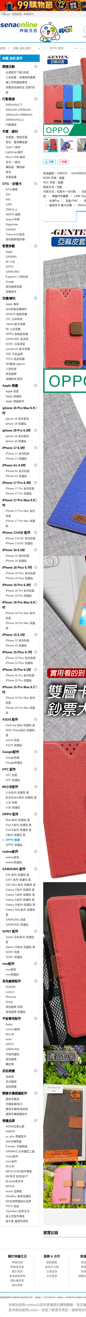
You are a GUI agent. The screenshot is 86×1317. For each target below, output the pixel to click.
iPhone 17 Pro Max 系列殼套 (20, 513)
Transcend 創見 (15, 234)
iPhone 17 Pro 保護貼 (19, 493)
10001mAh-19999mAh (19, 114)
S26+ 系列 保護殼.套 (18, 879)
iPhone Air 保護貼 (16, 476)
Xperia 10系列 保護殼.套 (20, 947)
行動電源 (8, 99)
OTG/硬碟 (12, 189)
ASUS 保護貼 (14, 745)
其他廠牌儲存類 (15, 239)
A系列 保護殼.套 (15, 834)
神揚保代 (29, 14)
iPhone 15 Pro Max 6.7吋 (18, 689)
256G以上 (12, 209)
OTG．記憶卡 (12, 183)
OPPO (10, 266)
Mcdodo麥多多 (14, 1181)
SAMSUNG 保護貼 (17, 924)
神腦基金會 (17, 1266)
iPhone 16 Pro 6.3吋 (16, 585)
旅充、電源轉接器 (16, 142)
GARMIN (11, 256)
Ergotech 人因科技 (17, 276)
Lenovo (10, 991)
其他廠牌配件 (11, 981)
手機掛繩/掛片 (14, 1104)
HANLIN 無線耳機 (16, 314)
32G (8, 194)
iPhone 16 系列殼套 (17, 555)
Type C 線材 (13, 147)
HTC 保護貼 (13, 780)
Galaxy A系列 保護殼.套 (20, 899)
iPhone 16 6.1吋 (13, 550)
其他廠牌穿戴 (14, 286)
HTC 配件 (9, 769)
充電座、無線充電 (16, 137)
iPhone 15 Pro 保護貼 (19, 680)
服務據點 (17, 14)
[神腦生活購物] (36, 30)
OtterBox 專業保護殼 (18, 1196)
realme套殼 (12, 857)
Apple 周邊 (10, 385)
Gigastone (12, 224)
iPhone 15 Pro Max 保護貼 (20, 710)
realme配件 (10, 851)
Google (10, 281)
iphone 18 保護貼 (16, 423)
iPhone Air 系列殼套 (18, 471)
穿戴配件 (11, 291)
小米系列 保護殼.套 (17, 792)
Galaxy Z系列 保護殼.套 (20, 889)
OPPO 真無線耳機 (17, 334)
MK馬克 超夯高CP (17, 1176)
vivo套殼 (11, 969)
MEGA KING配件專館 (19, 1171)
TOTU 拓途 (12, 1206)
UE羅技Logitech (15, 363)
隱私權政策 (17, 1280)
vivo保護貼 (12, 974)
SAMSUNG (12, 271)
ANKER (10, 1131)
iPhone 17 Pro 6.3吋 (16, 482)
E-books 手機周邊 (16, 1146)
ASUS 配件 (10, 719)
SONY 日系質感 (15, 344)
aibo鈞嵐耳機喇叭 (16, 309)
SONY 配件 (10, 931)
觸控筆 (10, 1064)
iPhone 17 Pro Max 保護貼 (20, 523)
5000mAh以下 (14, 104)
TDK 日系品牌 (14, 354)
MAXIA (10, 1186)
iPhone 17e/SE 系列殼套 (20, 538)
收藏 (64, 162)
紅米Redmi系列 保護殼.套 (21, 797)
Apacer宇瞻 (13, 219)
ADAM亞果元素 (15, 1126)
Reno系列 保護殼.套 (18, 820)
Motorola (11, 996)
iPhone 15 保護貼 (16, 645)
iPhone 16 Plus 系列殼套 (21, 573)
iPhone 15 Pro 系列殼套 (20, 675)
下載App (5, 14)
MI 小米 (10, 261)
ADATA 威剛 (13, 214)
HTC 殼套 (11, 775)
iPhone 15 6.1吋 (13, 634)
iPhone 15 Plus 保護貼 (19, 663)
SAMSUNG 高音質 (17, 339)
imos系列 (11, 1161)
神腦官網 (17, 1262)
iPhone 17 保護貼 (16, 458)
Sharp (9, 1001)
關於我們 (17, 1271)
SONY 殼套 (13, 952)
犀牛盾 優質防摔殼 (17, 1221)
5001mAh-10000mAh (18, 109)
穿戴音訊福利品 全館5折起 (20, 90)
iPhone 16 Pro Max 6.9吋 (18, 605)
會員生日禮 (52, 1266)
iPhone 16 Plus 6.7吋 (17, 567)
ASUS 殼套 (12, 740)
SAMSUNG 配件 (14, 869)
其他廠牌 (11, 373)
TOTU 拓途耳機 (15, 359)
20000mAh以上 (15, 119)
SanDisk (11, 229)
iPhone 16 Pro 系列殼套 (20, 590)
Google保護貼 (14, 762)
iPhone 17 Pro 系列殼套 (20, 488)
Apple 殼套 (12, 391)
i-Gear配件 (12, 1156)
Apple (9, 251)
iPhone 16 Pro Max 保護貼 (20, 626)
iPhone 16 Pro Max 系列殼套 (20, 616)
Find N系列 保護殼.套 (19, 829)
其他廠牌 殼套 (14, 1006)
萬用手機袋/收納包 (17, 1109)
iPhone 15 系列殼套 (17, 640)
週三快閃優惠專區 (16, 82)
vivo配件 (8, 963)
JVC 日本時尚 (14, 319)
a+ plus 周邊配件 (16, 1136)
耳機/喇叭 (9, 298)
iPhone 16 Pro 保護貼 (19, 595)
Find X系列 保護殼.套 (19, 824)
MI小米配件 (10, 786)
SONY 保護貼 (14, 957)
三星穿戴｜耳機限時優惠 (20, 77)
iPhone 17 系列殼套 (17, 453)
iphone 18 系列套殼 (17, 418)
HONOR (10, 986)
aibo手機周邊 (14, 1141)
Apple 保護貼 (14, 396)
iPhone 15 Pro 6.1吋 (16, 669)
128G (9, 204)
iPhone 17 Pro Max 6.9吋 (18, 502)
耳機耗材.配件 (14, 378)
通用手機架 (12, 1099)
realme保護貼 (14, 862)
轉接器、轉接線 (15, 167)
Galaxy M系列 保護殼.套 (20, 904)
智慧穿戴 (8, 246)
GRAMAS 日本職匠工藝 (20, 1151)
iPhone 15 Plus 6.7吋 (17, 652)
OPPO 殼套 (13, 839)
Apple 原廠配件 (15, 401)
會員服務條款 (17, 1276)
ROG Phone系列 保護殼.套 (20, 733)
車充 (8, 172)
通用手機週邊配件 (16, 1114)
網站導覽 (17, 1285)
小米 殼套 (11, 802)
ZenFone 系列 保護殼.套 (20, 725)
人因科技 (11, 368)
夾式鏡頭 (11, 1081)
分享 (51, 162)
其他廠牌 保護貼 (15, 1011)
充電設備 (11, 177)
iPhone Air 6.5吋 (14, 465)
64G (8, 199)
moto (9, 1039)
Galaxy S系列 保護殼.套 (20, 894)
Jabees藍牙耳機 (15, 324)
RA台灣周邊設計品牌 (18, 1201)
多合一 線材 (13, 162)
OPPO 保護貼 (14, 844)
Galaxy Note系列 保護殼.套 (21, 912)
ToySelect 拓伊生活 (17, 1211)
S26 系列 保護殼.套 (17, 874)
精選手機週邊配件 (14, 1093)
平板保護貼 (12, 1054)
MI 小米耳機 (13, 329)
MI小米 (10, 1034)
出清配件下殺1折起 (17, 72)
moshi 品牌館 (14, 1191)
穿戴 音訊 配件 (22, 48)
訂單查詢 (51, 1271)
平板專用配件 (11, 1018)
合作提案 (51, 1276)
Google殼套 (13, 757)
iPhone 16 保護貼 (16, 560)
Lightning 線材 (14, 152)
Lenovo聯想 (13, 1029)
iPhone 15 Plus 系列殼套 (21, 658)
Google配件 (10, 752)
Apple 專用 (12, 304)
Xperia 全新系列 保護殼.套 (20, 940)
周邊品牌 (8, 1120)
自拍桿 (10, 1076)
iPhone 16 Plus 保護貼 (19, 578)
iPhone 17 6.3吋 (13, 448)
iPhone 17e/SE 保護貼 (19, 543)
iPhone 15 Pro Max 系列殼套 (20, 700)
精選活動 (8, 66)
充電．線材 (10, 131)
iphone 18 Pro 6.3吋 (16, 430)
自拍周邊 (8, 1071)
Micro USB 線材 (15, 157)
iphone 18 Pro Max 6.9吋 (18, 410)
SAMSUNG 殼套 (16, 919)
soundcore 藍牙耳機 (18, 349)
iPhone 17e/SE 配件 (16, 532)
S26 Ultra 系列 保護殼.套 (21, 884)
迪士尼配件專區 (15, 1216)
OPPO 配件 (56, 48)
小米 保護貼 (13, 807)
